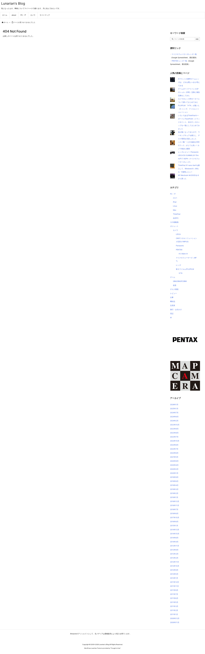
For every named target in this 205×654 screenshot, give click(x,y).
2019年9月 (174, 477)
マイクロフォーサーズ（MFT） (186, 259)
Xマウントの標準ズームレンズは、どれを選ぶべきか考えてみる (189, 82)
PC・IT (173, 194)
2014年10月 (174, 534)
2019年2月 (174, 493)
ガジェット (174, 226)
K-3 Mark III (183, 254)
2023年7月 (174, 437)
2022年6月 (174, 453)
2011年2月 (174, 610)
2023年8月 (174, 433)
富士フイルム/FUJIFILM (185, 269)
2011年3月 (174, 606)
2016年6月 (174, 521)
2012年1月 (174, 578)
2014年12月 (174, 530)
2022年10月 (174, 441)
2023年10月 (174, 425)
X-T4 (180, 273)
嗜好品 (172, 301)
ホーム (6, 22)
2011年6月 (174, 598)
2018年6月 (174, 513)
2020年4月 (174, 465)
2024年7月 (174, 413)
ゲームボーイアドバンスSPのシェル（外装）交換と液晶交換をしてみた (189, 92)
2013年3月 (174, 554)
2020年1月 (174, 473)
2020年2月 (174, 469)
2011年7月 (174, 594)
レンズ (178, 265)
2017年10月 (174, 517)
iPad (174, 202)
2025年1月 (174, 409)
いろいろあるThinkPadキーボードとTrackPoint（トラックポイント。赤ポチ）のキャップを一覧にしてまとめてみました (189, 122)
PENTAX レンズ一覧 (179, 61)
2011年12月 (174, 582)
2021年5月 (174, 457)
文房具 (172, 305)
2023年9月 (174, 429)
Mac (174, 210)
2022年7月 (174, 449)
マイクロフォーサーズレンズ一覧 (184, 54)
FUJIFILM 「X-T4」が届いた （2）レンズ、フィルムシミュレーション (188, 108)
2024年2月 (174, 421)
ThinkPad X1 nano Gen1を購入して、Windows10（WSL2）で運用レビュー (189, 168)
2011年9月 (174, 590)
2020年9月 (174, 461)
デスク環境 (174, 289)
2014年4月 (174, 542)
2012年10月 (174, 566)
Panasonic (180, 246)
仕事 (171, 297)
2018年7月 (174, 509)
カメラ (175, 230)
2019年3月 (174, 489)
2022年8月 (174, 445)
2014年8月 (174, 538)
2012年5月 (174, 574)
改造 (174, 285)
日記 (171, 313)
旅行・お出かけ (176, 309)
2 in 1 (175, 198)
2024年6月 (174, 417)
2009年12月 (174, 618)
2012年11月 (174, 562)
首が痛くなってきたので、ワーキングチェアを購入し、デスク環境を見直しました (189, 135)
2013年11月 (174, 546)
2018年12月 (174, 501)
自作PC (176, 218)
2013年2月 (174, 558)
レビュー (173, 293)
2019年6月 (174, 481)
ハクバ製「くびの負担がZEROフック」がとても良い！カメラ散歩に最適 (188, 145)
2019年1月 (174, 497)
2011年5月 (174, 602)
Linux (175, 206)
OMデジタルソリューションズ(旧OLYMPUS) (186, 240)
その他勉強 (174, 222)
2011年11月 (174, 586)
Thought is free (115, 648)
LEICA (178, 234)
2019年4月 (174, 485)
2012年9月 (174, 570)
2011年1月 (174, 614)
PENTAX (179, 250)
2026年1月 (174, 404)
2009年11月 (174, 622)
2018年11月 (174, 505)
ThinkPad (176, 214)
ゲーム (172, 277)
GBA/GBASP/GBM (180, 281)
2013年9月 (174, 550)
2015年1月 (174, 526)
